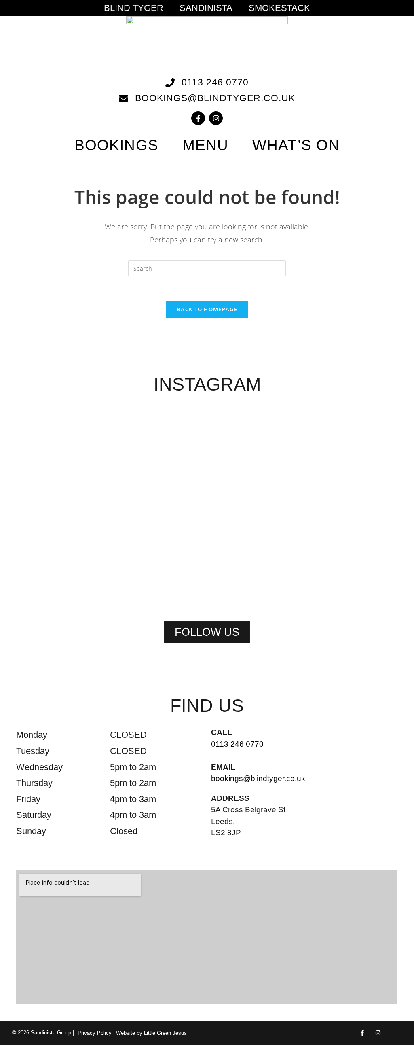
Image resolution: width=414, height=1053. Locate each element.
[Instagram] (216, 118)
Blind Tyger (133, 8)
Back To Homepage (207, 309)
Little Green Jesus (165, 1033)
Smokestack (279, 8)
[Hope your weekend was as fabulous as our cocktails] (127, 461)
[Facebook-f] (198, 118)
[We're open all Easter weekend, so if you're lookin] (207, 507)
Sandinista (206, 8)
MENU (205, 145)
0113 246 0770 (237, 744)
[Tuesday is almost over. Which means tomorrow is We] (368, 456)
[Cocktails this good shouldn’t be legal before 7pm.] (287, 466)
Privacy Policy (95, 1033)
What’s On (296, 145)
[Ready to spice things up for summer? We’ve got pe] (46, 451)
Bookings (116, 145)
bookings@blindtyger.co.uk (258, 778)
